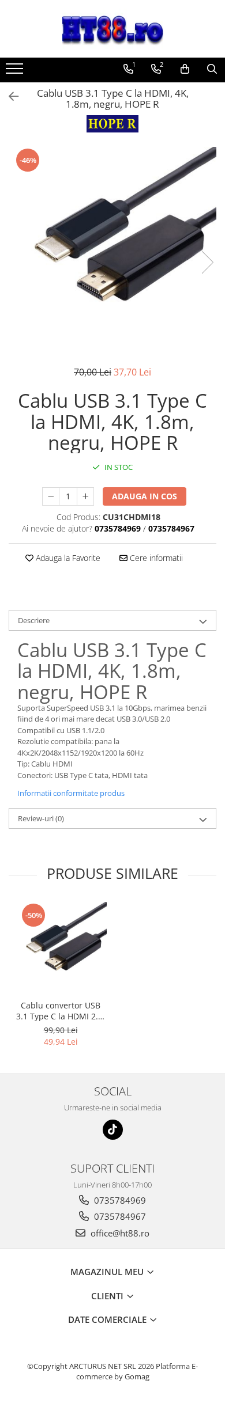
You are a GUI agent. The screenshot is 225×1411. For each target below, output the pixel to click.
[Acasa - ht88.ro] (112, 29)
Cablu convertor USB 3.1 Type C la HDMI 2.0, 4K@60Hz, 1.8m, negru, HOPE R (61, 1011)
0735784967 (119, 1216)
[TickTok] (113, 1130)
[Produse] (16, 72)
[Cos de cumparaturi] (184, 69)
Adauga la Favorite (66, 557)
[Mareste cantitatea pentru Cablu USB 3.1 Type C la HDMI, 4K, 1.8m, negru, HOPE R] (85, 496)
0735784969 (119, 1200)
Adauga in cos (144, 496)
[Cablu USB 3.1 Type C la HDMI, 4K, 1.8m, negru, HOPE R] (112, 250)
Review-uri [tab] (41, 818)
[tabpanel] (112, 250)
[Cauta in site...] (212, 69)
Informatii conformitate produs (71, 793)
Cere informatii (155, 557)
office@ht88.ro (118, 1233)
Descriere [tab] (34, 620)
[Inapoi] (8, 96)
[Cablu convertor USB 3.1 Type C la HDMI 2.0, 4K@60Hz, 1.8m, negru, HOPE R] (60, 948)
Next (207, 262)
